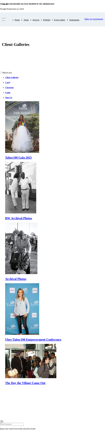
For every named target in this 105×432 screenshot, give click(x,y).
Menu (5, 73)
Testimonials (74, 20)
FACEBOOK (5, 419)
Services (36, 20)
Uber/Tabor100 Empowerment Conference (33, 339)
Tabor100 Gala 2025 (18, 157)
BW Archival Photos (18, 218)
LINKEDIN (5, 414)
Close (9, 73)
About (26, 20)
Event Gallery (59, 20)
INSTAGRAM (6, 409)
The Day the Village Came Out (25, 383)
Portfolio (46, 20)
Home (17, 20)
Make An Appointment (94, 19)
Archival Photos (15, 279)
